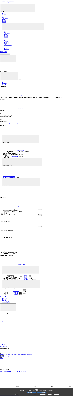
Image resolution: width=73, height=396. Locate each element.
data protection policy (43, 394)
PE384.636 (25, 275)
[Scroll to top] (8, 307)
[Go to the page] (30, 224)
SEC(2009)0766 (15, 293)
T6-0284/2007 (26, 279)
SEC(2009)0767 (15, 294)
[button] (15, 367)
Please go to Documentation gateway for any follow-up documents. (11, 123)
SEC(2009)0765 (15, 292)
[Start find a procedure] (8, 58)
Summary (39, 214)
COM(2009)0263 (16, 291)
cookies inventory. (56, 394)
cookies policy (50, 394)
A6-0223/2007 (26, 278)
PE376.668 (25, 276)
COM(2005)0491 (25, 209)
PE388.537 (25, 277)
